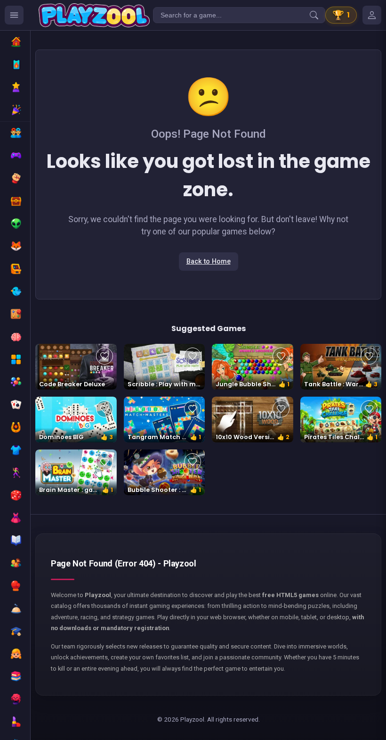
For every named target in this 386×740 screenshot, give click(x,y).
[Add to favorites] (104, 356)
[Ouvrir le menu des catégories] (14, 15)
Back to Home (208, 262)
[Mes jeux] (371, 15)
